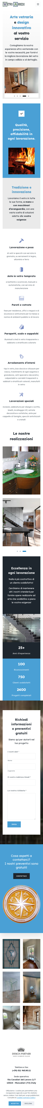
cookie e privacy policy (26, 1098)
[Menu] (38, 4)
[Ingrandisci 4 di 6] (37, 975)
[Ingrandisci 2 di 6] (37, 942)
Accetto (15, 1103)
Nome (10, 760)
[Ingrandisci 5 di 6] (17, 1009)
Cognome (11, 771)
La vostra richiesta (17, 790)
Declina (28, 1103)
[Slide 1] (14, 96)
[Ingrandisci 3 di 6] (17, 975)
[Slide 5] (27, 96)
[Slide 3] (20, 96)
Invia (14, 824)
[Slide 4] (23, 96)
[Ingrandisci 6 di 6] (37, 1009)
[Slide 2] (17, 96)
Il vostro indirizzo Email (19, 777)
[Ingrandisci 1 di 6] (17, 942)
